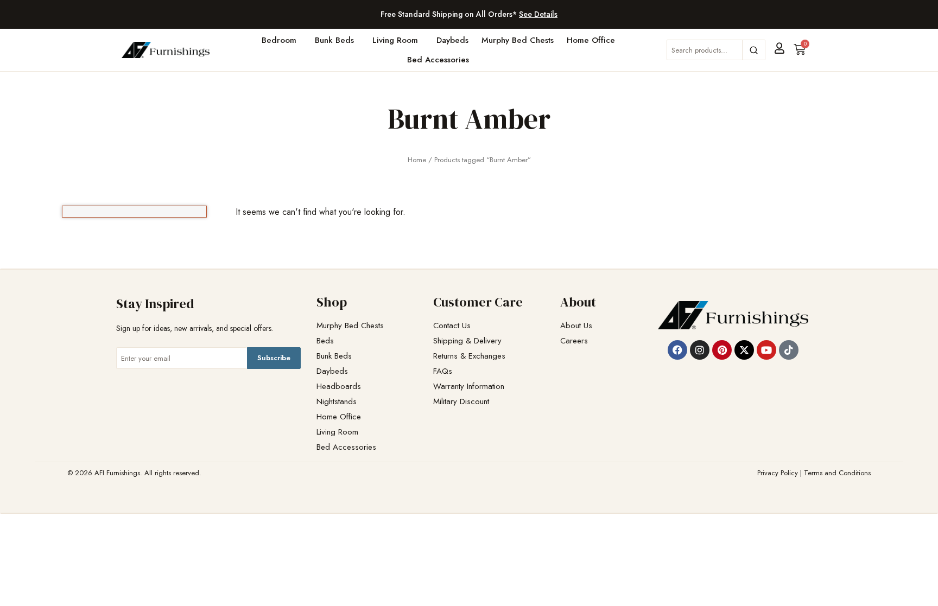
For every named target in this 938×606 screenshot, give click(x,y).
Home (417, 160)
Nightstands (336, 401)
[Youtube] (766, 350)
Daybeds (452, 40)
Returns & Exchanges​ (469, 356)
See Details (538, 14)
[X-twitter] (744, 350)
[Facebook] (677, 350)
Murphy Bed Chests (517, 40)
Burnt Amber (469, 118)
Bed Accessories (438, 60)
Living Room (395, 40)
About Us (576, 325)
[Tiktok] (788, 350)
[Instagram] (699, 350)
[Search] (753, 50)
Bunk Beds (334, 40)
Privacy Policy (777, 473)
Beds (325, 341)
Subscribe (273, 358)
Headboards (338, 386)
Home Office (591, 40)
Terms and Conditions (837, 473)
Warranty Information (468, 386)
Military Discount (461, 401)
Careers (574, 341)
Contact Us (452, 325)
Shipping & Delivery (467, 341)
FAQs (442, 371)
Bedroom (279, 40)
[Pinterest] (722, 350)
